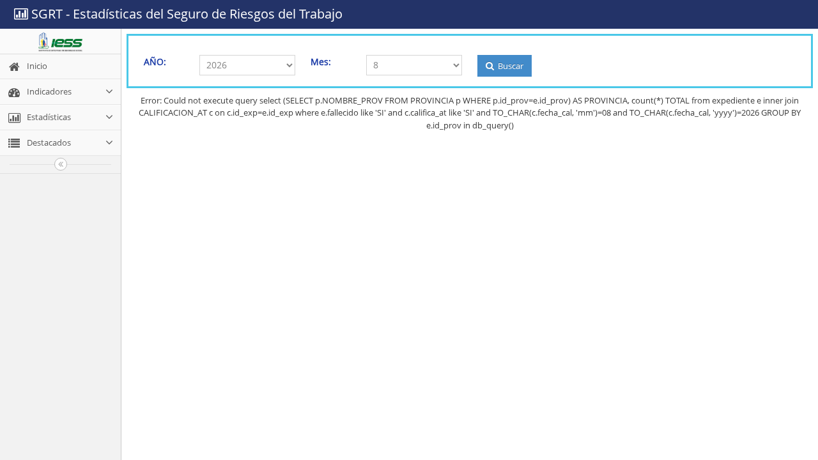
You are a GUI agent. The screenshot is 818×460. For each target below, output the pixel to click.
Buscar (509, 66)
